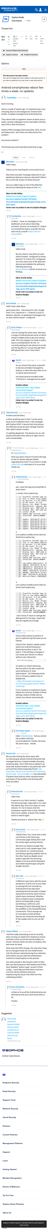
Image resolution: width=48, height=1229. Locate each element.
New (44, 19)
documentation (22, 269)
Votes (24, 157)
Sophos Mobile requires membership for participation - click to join (24, 1224)
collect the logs (17, 464)
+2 (16, 36)
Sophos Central (12, 55)
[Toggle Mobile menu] (44, 10)
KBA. (40, 187)
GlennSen (10, 162)
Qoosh (18, 360)
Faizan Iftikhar (12, 931)
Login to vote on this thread (9, 39)
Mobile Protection (31, 55)
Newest (32, 157)
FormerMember (23, 479)
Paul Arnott (11, 753)
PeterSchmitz (12, 412)
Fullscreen (41, 528)
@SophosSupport (28, 202)
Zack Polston (17, 327)
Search (36, 9)
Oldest (15, 158)
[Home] (13, 9)
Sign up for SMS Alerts (25, 289)
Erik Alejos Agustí (23, 731)
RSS (24, 69)
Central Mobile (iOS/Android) (17, 50)
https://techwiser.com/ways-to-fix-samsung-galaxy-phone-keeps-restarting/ (30, 683)
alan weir (20, 876)
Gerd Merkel (11, 303)
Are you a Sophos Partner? (17, 199)
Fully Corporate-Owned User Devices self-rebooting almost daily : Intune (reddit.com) (25, 771)
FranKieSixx (12, 98)
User (40, 9)
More (29, 20)
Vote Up (7, 211)
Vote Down (10, 211)
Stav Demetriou (18, 987)
